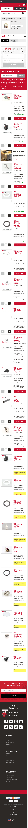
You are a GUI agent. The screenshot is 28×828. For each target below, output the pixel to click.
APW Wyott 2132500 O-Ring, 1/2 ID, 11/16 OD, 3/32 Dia (18, 502)
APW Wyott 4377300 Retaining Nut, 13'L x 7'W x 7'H (18, 428)
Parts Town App (10, 775)
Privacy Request (13, 814)
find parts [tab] (7, 8)
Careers (8, 755)
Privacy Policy (13, 809)
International (9, 767)
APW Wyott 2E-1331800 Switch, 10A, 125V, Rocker (18, 125)
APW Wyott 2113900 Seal (18, 480)
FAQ (7, 746)
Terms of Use (13, 806)
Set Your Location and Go (13, 37)
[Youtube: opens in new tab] (11, 721)
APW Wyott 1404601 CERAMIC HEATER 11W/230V (18, 281)
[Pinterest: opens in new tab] (11, 727)
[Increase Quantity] (9, 118)
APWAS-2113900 (18, 494)
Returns (8, 744)
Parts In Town (9, 777)
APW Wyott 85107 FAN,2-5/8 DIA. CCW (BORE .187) (18, 526)
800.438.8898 (15, 712)
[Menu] (2, 5)
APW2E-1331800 (18, 473)
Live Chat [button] (14, 715)
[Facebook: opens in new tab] (6, 721)
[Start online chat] (5, 713)
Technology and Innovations (11, 772)
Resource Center (10, 760)
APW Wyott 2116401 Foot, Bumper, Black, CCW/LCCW (18, 370)
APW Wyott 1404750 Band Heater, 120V (18, 309)
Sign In (20, 5)
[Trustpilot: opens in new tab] (21, 727)
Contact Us (8, 737)
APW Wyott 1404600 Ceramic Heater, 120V (18, 251)
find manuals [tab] (20, 8)
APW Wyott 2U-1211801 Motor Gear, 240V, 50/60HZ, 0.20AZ (18, 97)
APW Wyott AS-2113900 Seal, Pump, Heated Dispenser (18, 194)
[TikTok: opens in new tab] (6, 727)
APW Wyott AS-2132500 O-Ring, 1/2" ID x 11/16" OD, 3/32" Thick (17, 223)
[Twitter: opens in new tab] (16, 727)
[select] (13, 820)
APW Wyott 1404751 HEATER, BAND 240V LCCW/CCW (18, 339)
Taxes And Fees (10, 742)
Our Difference (9, 758)
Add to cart (19, 118)
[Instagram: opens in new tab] (16, 721)
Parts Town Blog (10, 762)
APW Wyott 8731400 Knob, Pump (18, 657)
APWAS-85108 (17, 540)
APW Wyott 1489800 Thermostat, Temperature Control (18, 549)
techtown (8, 764)
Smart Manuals (9, 781)
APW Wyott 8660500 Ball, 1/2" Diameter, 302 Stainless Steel (18, 635)
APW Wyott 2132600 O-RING (18, 571)
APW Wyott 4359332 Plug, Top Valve (18, 591)
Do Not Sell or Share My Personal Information (13, 812)
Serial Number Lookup (11, 779)
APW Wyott (19, 21)
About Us (8, 753)
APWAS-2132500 (18, 517)
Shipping (8, 740)
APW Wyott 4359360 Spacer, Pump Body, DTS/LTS (18, 612)
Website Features (10, 784)
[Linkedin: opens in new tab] (21, 721)
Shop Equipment (17, 158)
